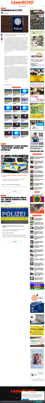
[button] (43, 392)
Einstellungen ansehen (40, 399)
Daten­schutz (21, 397)
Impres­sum (16, 397)
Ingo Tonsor (6, 13)
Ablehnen (32, 399)
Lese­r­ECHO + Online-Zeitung (22, 6)
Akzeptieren (25, 399)
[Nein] (43, 401)
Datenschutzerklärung (39, 401)
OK (34, 401)
